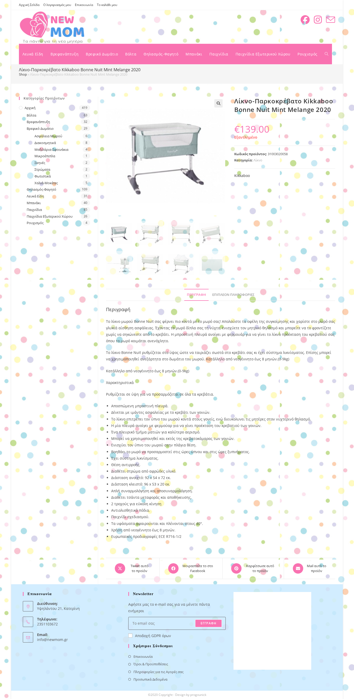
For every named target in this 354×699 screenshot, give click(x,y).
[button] (218, 103)
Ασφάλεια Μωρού (48, 136)
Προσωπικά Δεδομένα (150, 679)
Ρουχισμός (35, 222)
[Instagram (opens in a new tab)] (318, 19)
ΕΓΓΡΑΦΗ (208, 623)
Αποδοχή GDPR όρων (153, 635)
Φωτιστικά (42, 176)
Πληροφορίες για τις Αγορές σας (158, 671)
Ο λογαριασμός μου (57, 5)
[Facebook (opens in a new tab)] (305, 19)
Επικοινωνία (84, 5)
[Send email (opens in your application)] (330, 20)
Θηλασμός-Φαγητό (41, 189)
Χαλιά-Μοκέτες (46, 183)
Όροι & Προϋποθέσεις (150, 664)
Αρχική (30, 107)
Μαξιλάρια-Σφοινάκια (51, 149)
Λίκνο (257, 160)
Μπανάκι (34, 203)
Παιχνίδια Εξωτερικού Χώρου (50, 216)
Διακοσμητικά (45, 142)
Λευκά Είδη (35, 196)
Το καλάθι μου (107, 5)
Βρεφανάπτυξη (38, 121)
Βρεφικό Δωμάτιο (40, 128)
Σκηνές (39, 162)
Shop (23, 74)
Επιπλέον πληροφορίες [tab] (233, 295)
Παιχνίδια (34, 209)
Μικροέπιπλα (44, 156)
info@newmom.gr (52, 639)
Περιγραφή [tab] (196, 295)
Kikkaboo (242, 175)
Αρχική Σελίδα (29, 5)
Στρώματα (42, 169)
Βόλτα (31, 115)
